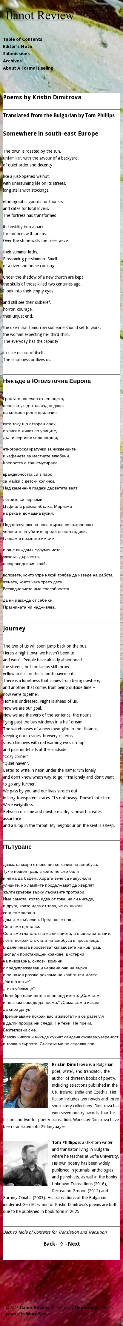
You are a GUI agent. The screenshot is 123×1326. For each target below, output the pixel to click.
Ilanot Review (34, 1307)
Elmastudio (86, 1307)
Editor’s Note (17, 46)
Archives (12, 61)
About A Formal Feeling (28, 68)
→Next (71, 1244)
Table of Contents (22, 39)
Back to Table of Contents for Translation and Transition (55, 1232)
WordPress (38, 1313)
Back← (51, 1244)
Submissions (16, 53)
